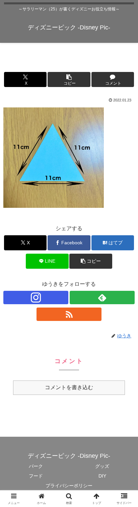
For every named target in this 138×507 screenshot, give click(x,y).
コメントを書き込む (69, 387)
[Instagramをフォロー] (35, 297)
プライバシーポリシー (69, 485)
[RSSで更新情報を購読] (69, 314)
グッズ (102, 466)
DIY (102, 476)
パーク (36, 466)
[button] (69, 79)
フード (36, 476)
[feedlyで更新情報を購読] (102, 297)
